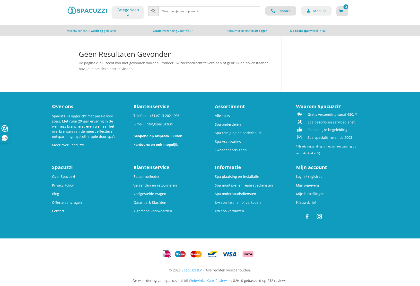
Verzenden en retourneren (155, 185)
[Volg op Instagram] (319, 217)
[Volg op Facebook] (307, 217)
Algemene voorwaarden (152, 211)
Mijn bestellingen (310, 193)
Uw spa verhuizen (229, 211)
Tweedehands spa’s (231, 150)
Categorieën (128, 10)
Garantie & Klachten (149, 202)
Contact (58, 211)
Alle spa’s (222, 115)
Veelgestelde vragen (149, 193)
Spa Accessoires (228, 141)
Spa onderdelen (228, 124)
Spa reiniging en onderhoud (238, 133)
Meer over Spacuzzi (68, 145)
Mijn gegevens (308, 185)
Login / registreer (310, 176)
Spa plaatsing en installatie (237, 176)
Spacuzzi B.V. (192, 270)
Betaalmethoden (146, 176)
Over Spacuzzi (63, 176)
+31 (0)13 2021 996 (164, 115)
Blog (55, 193)
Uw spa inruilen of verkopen (238, 202)
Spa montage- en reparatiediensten (244, 185)
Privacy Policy (63, 185)
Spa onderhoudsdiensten (235, 193)
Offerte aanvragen (67, 202)
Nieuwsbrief (306, 202)
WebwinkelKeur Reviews (208, 280)
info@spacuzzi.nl (159, 124)
